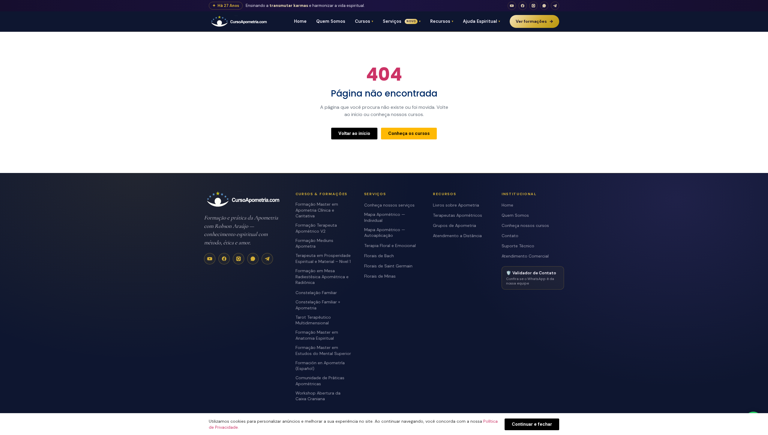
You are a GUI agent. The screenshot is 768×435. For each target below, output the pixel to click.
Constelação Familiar (316, 292)
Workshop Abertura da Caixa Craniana (318, 396)
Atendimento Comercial (525, 256)
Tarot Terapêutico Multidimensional (313, 320)
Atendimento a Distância (457, 235)
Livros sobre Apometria (456, 205)
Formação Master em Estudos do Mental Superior (323, 350)
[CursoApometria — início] (239, 22)
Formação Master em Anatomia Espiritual (317, 335)
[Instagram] (533, 5)
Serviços (402, 21)
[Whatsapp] (544, 5)
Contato (510, 235)
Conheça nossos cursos (525, 225)
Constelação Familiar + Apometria (318, 305)
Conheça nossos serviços (389, 205)
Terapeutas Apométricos (457, 215)
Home (300, 21)
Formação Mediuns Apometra (314, 243)
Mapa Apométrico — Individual (384, 217)
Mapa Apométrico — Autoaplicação (384, 232)
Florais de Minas (380, 276)
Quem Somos (330, 21)
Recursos (441, 21)
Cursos (364, 21)
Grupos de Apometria (454, 225)
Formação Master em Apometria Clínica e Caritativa (317, 210)
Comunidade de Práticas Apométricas (320, 380)
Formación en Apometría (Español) (320, 365)
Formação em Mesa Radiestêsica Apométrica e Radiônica (322, 276)
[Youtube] (512, 5)
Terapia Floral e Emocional (390, 245)
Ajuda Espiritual (481, 21)
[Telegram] (555, 5)
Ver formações (534, 21)
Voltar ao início (354, 133)
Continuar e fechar (532, 424)
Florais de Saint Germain (388, 266)
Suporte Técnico (518, 246)
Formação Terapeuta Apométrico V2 (316, 228)
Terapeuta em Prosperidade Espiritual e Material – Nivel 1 (323, 258)
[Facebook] (522, 5)
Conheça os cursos (409, 133)
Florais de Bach (379, 255)
